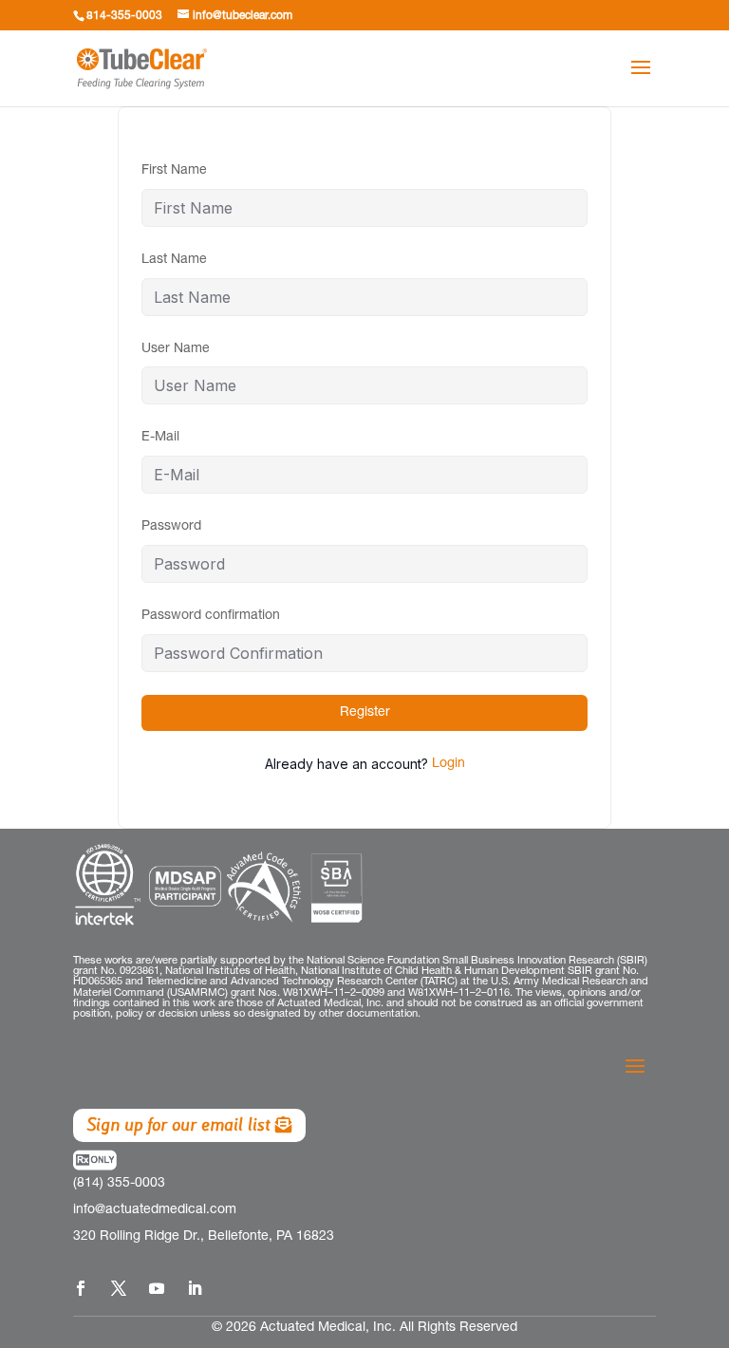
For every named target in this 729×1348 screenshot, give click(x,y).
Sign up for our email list (178, 1124)
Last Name (174, 260)
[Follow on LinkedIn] (194, 1288)
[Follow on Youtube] (156, 1288)
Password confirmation (210, 616)
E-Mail (160, 437)
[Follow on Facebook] (80, 1288)
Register (365, 713)
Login (448, 764)
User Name (175, 349)
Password (171, 527)
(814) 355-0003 (119, 1183)
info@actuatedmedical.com (154, 1210)
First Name (174, 171)
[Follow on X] (118, 1288)
